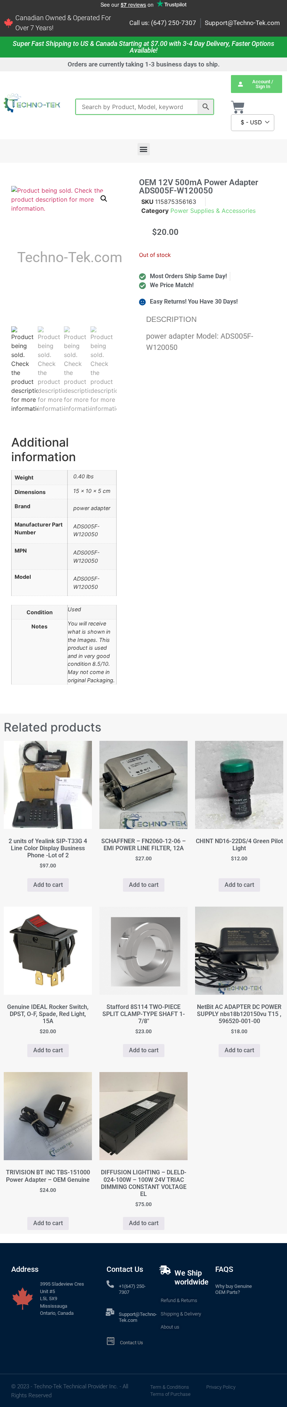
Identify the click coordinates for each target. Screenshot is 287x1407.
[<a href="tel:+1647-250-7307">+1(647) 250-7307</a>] (110, 1284)
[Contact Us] (111, 1341)
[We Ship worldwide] (165, 1269)
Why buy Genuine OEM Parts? (233, 1289)
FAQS (224, 1269)
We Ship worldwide (192, 1277)
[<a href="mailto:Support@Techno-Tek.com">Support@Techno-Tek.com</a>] (110, 1312)
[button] (144, 149)
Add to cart (48, 884)
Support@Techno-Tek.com (242, 23)
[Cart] (238, 107)
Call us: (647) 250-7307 (162, 23)
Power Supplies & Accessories (213, 210)
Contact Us (131, 1342)
